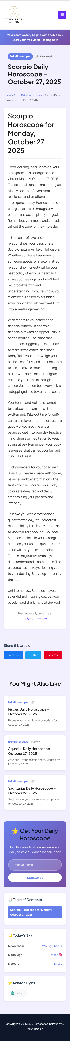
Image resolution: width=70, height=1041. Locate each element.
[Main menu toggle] (62, 15)
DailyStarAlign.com (35, 618)
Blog (16, 95)
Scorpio (18, 993)
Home (7, 95)
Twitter (33, 655)
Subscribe (35, 877)
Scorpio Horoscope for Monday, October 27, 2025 (31, 912)
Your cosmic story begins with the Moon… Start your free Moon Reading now (35, 37)
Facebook (13, 655)
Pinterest (53, 655)
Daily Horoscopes (20, 56)
